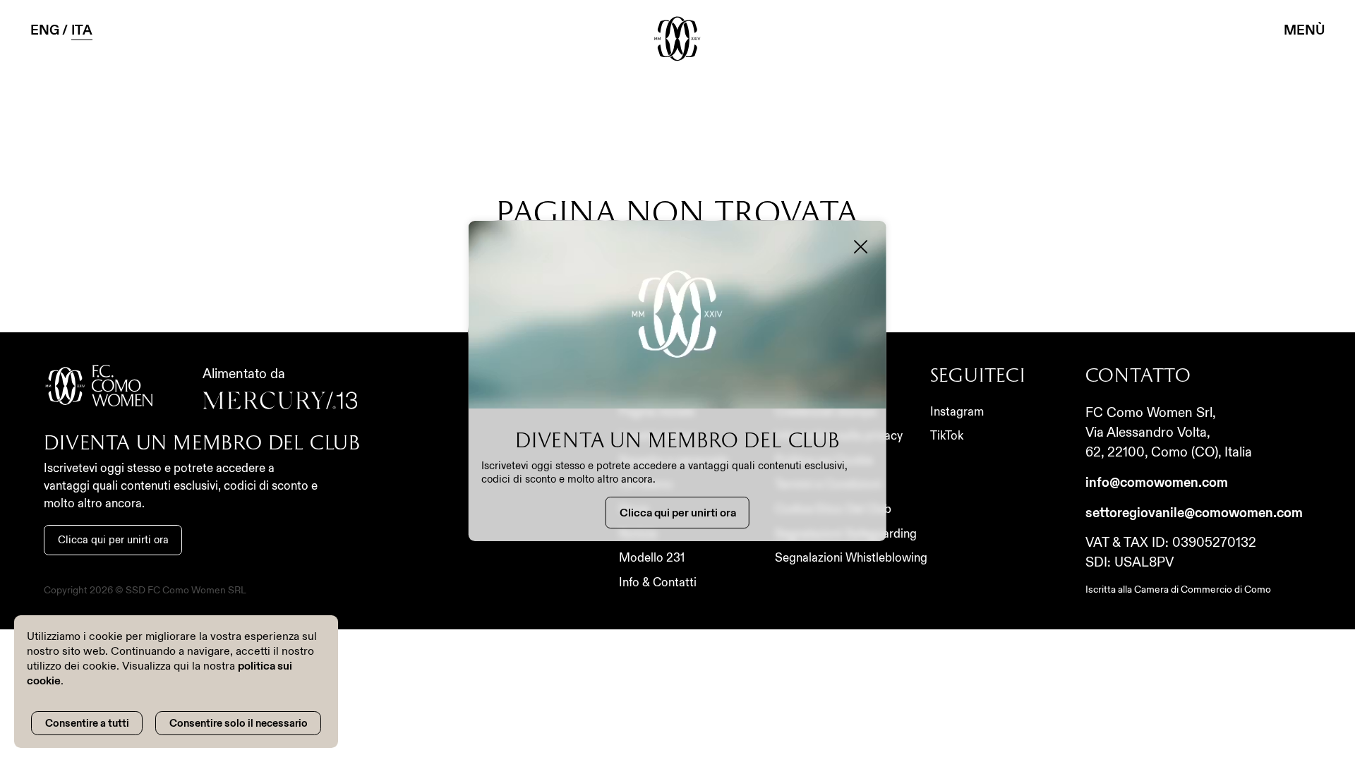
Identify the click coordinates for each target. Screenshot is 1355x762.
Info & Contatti (658, 582)
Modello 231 (652, 557)
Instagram (957, 411)
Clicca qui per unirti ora (113, 539)
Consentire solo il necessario (238, 723)
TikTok (946, 435)
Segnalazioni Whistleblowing (851, 557)
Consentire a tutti (87, 723)
